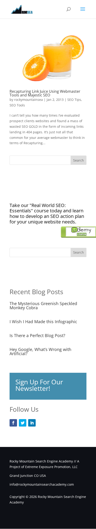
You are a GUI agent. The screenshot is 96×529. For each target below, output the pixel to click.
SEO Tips (74, 99)
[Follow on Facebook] (13, 423)
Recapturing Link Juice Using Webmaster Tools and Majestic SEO (45, 93)
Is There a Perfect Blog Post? (37, 335)
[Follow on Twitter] (22, 423)
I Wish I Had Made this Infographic (43, 321)
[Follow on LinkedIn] (32, 423)
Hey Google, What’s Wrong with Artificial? (40, 351)
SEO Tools (17, 105)
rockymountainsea (28, 99)
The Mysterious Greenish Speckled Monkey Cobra (43, 305)
